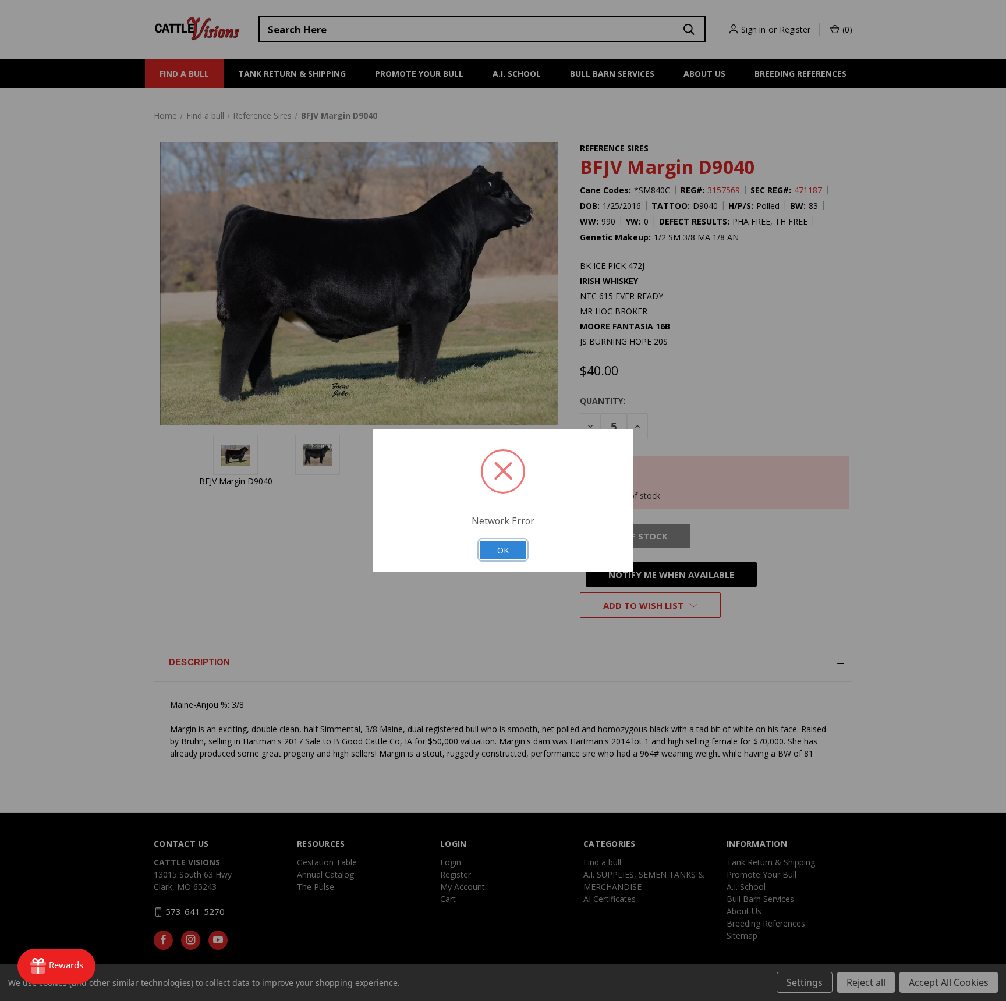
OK (503, 550)
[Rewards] (56, 966)
